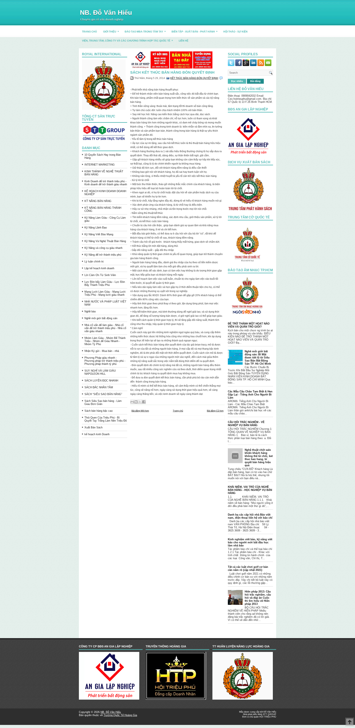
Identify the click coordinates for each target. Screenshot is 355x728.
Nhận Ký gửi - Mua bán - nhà (101, 350)
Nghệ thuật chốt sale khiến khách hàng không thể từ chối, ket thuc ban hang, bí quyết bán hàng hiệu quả (259, 457)
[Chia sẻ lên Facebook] (144, 402)
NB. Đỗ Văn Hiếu (106, 12)
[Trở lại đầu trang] (349, 722)
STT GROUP (269, 714)
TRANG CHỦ (89, 31)
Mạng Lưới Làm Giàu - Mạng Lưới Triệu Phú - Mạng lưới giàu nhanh (105, 293)
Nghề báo (90, 311)
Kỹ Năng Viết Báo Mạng (98, 234)
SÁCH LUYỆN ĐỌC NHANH (101, 380)
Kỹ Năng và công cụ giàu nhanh (103, 247)
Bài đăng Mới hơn (140, 410)
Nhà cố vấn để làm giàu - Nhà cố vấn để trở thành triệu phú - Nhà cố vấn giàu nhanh (105, 328)
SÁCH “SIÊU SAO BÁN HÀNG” (103, 394)
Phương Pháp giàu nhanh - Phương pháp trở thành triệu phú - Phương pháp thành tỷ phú (104, 360)
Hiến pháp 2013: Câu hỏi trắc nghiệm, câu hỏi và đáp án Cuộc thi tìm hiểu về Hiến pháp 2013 (258, 597)
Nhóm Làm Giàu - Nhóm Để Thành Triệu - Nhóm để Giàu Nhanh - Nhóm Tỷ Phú (105, 341)
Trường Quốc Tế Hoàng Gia (120, 715)
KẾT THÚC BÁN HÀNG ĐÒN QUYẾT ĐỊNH (194, 78)
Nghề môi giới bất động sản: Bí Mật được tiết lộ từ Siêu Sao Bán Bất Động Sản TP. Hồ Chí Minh (258, 357)
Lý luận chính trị (94, 261)
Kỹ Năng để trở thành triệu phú (102, 254)
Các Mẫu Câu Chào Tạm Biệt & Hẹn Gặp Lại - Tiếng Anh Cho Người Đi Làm (250, 394)
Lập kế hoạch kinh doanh (99, 268)
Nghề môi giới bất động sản (100, 318)
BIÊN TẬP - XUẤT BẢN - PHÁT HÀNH (195, 31)
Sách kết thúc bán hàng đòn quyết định (172, 72)
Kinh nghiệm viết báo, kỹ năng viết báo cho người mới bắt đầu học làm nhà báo (250, 542)
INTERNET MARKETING (99, 164)
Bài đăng (255, 81)
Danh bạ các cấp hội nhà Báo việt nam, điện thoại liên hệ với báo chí (250, 516)
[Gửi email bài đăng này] (132, 402)
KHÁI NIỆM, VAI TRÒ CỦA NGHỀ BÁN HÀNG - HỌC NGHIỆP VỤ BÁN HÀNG (250, 490)
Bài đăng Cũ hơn (215, 410)
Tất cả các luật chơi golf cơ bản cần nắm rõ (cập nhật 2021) (248, 568)
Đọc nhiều (237, 81)
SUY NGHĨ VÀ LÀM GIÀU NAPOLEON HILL (100, 372)
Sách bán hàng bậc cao (98, 410)
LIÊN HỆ (183, 40)
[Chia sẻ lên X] (140, 402)
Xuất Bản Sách (93, 427)
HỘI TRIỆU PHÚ (267, 716)
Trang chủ (178, 410)
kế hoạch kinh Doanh (96, 434)
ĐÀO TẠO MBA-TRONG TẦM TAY (145, 31)
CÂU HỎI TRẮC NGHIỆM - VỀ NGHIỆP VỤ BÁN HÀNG (246, 424)
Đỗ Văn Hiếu (270, 712)
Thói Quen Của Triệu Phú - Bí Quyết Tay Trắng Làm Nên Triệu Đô (105, 419)
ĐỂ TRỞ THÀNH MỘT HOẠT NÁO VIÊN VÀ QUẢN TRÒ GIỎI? (249, 325)
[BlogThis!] (136, 402)
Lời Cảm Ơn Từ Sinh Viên (100, 275)
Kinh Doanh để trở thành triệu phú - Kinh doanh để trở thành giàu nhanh (105, 183)
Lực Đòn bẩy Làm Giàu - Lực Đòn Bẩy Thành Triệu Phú (104, 283)
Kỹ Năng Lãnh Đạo (95, 227)
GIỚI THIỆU (111, 31)
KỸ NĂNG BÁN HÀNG (97, 201)
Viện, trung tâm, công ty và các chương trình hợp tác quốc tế (127, 40)
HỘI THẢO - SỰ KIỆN (235, 31)
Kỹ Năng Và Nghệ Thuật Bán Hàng (105, 241)
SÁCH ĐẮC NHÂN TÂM (98, 387)
